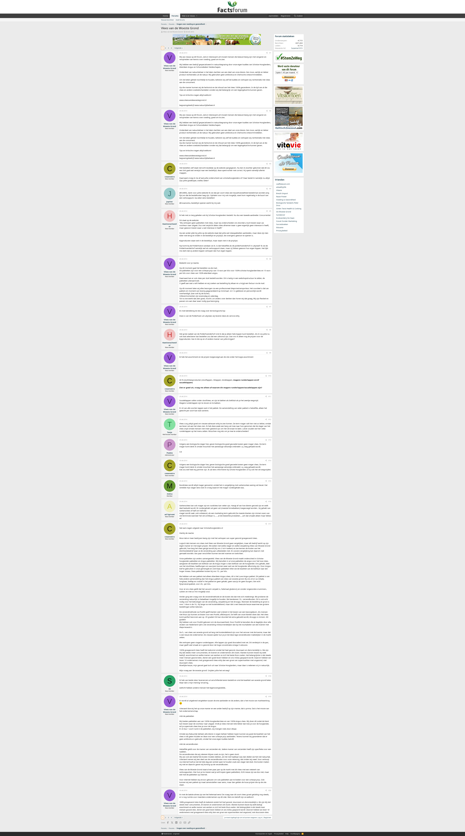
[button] (196, 16)
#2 (270, 111)
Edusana (279, 227)
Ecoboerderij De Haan (285, 218)
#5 (270, 211)
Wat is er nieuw (188, 16)
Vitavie (279, 190)
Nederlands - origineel (171, 834)
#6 (270, 259)
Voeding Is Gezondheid (286, 199)
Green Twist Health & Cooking (288, 208)
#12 (269, 419)
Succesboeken (282, 224)
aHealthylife (281, 187)
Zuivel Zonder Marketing (286, 221)
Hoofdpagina (295, 834)
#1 (270, 53)
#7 (270, 307)
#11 (269, 396)
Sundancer (280, 215)
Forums (175, 16)
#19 (269, 696)
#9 (270, 353)
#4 (270, 189)
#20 (269, 790)
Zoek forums (180, 20)
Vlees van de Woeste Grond (173, 32)
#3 (270, 164)
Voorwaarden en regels (263, 834)
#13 (269, 440)
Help (287, 834)
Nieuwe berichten (167, 20)
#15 (269, 481)
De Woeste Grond (283, 211)
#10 (269, 376)
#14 (269, 460)
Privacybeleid (281, 230)
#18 (269, 676)
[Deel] (266, 53)
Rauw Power (281, 196)
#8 (270, 330)
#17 (269, 524)
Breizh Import (282, 193)
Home (165, 16)
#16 (269, 501)
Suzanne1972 (297, 48)
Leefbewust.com (283, 184)
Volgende (177, 48)
